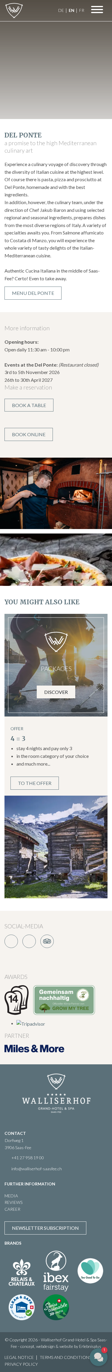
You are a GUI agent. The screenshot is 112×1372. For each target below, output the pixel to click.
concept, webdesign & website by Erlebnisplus (60, 1346)
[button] (99, 1357)
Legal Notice (19, 1357)
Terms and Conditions (65, 1357)
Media (11, 1195)
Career (12, 1209)
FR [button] (81, 10)
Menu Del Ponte (33, 293)
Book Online (28, 434)
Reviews (13, 1202)
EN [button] (71, 10)
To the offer (34, 783)
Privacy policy (21, 1364)
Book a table (29, 405)
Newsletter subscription (45, 1228)
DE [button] (61, 10)
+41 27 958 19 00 (27, 1157)
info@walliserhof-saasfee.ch (36, 1168)
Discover (56, 692)
